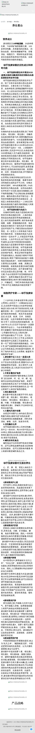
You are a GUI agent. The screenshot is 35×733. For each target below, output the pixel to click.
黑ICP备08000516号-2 (9, 726)
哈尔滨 (30, 726)
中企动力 (24, 726)
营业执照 (18, 730)
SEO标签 (5, 724)
